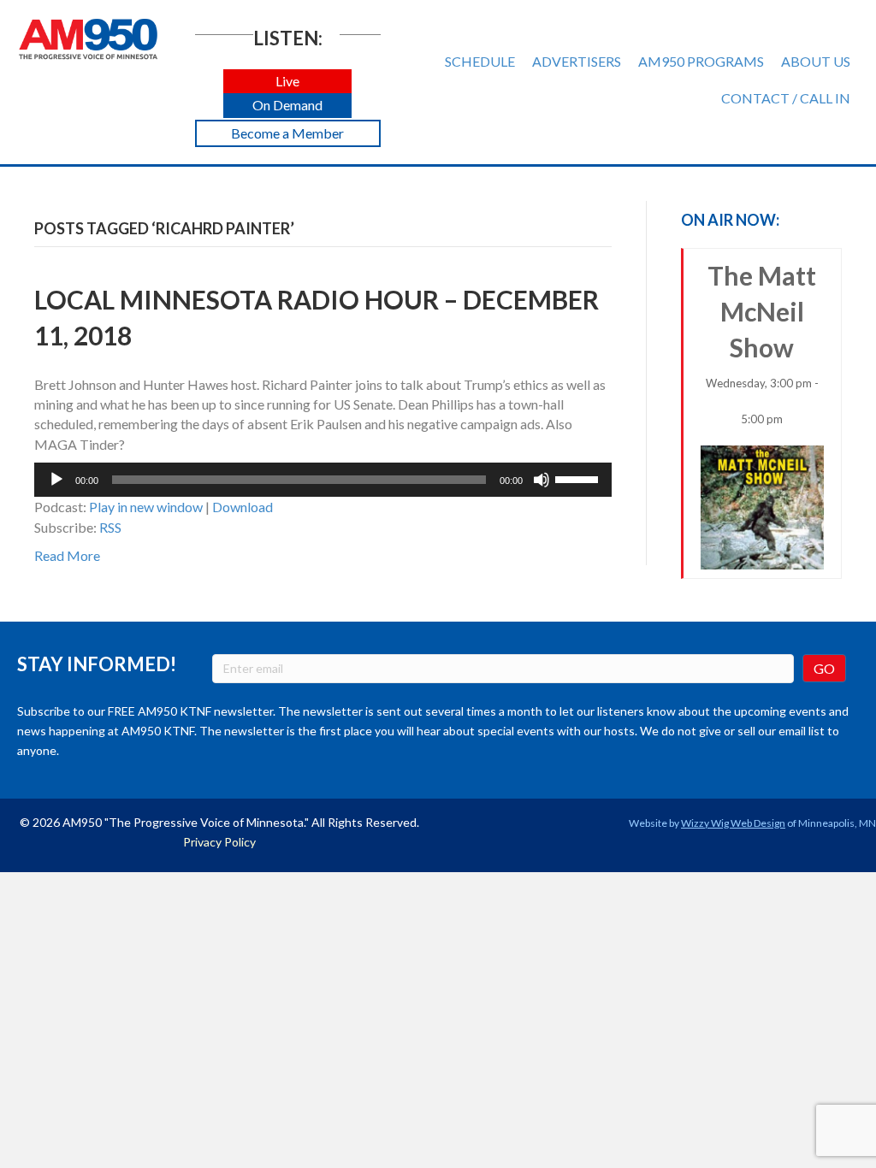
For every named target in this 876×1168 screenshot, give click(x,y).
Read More (67, 555)
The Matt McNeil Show (762, 343)
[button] (287, 81)
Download (242, 506)
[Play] (56, 479)
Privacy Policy (219, 842)
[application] (323, 480)
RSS (110, 527)
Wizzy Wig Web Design (733, 823)
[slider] (579, 478)
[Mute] (541, 479)
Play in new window (146, 506)
